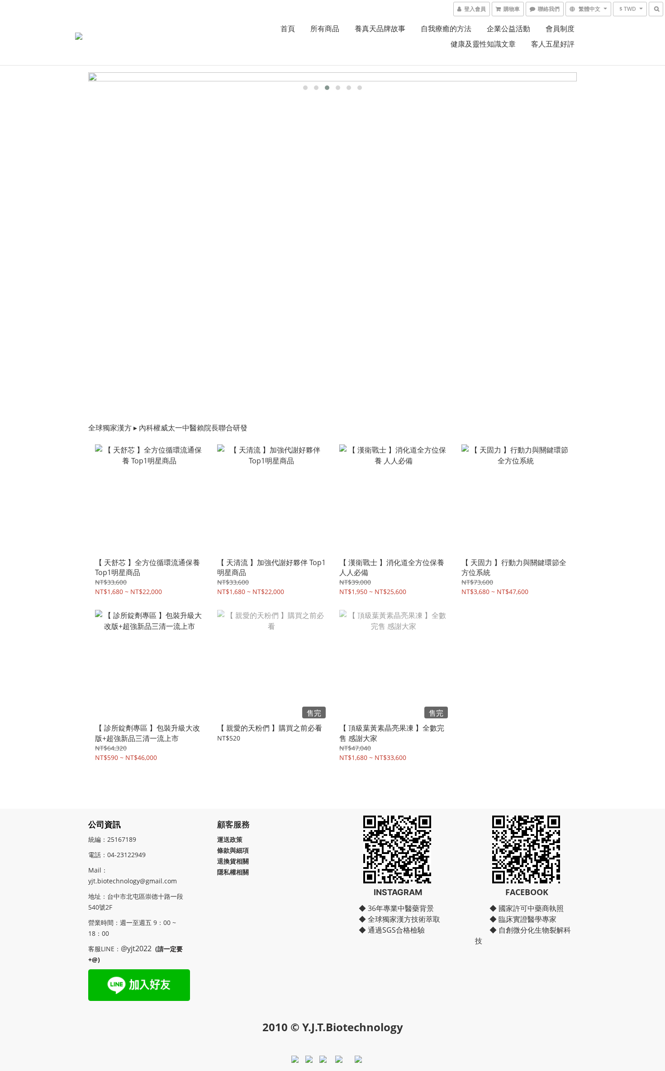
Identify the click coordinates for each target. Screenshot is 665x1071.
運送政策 (229, 839)
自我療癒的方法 (446, 28)
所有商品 (324, 28)
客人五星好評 (553, 44)
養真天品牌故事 (380, 28)
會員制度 (560, 28)
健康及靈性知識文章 (483, 44)
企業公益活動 (508, 28)
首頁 (287, 28)
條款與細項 (233, 850)
